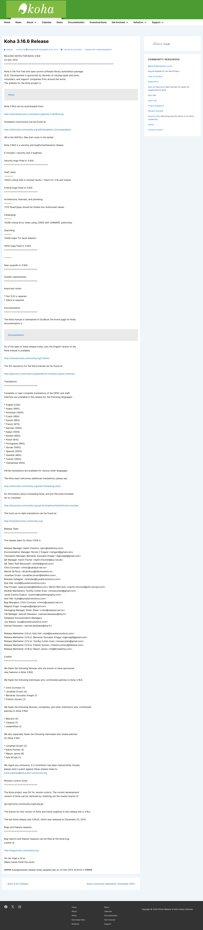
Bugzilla (151, 71)
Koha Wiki (152, 95)
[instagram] (19, 907)
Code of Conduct (155, 76)
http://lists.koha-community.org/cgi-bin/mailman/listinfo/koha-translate (41, 505)
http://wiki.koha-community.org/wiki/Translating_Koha (32, 486)
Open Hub (152, 100)
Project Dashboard (156, 106)
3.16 (74, 50)
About (30, 22)
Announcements (104, 50)
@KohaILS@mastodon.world (160, 66)
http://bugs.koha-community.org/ (21, 850)
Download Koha (98, 22)
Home (7, 22)
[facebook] (6, 907)
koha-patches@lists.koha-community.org (25, 773)
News (18, 22)
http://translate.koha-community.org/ (23, 521)
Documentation (76, 22)
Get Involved (118, 22)
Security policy (154, 116)
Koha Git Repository (156, 87)
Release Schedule (155, 111)
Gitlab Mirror (153, 82)
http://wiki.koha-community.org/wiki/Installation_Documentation (37, 129)
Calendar (46, 22)
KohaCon (138, 22)
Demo (60, 22)
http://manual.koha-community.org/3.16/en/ (26, 358)
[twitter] (12, 907)
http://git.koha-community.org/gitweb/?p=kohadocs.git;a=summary (39, 373)
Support (156, 22)
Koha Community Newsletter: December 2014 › (111, 883)
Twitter (151, 124)
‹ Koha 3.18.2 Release (17, 883)
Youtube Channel (155, 130)
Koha (79, 50)
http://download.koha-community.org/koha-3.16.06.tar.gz (34, 114)
